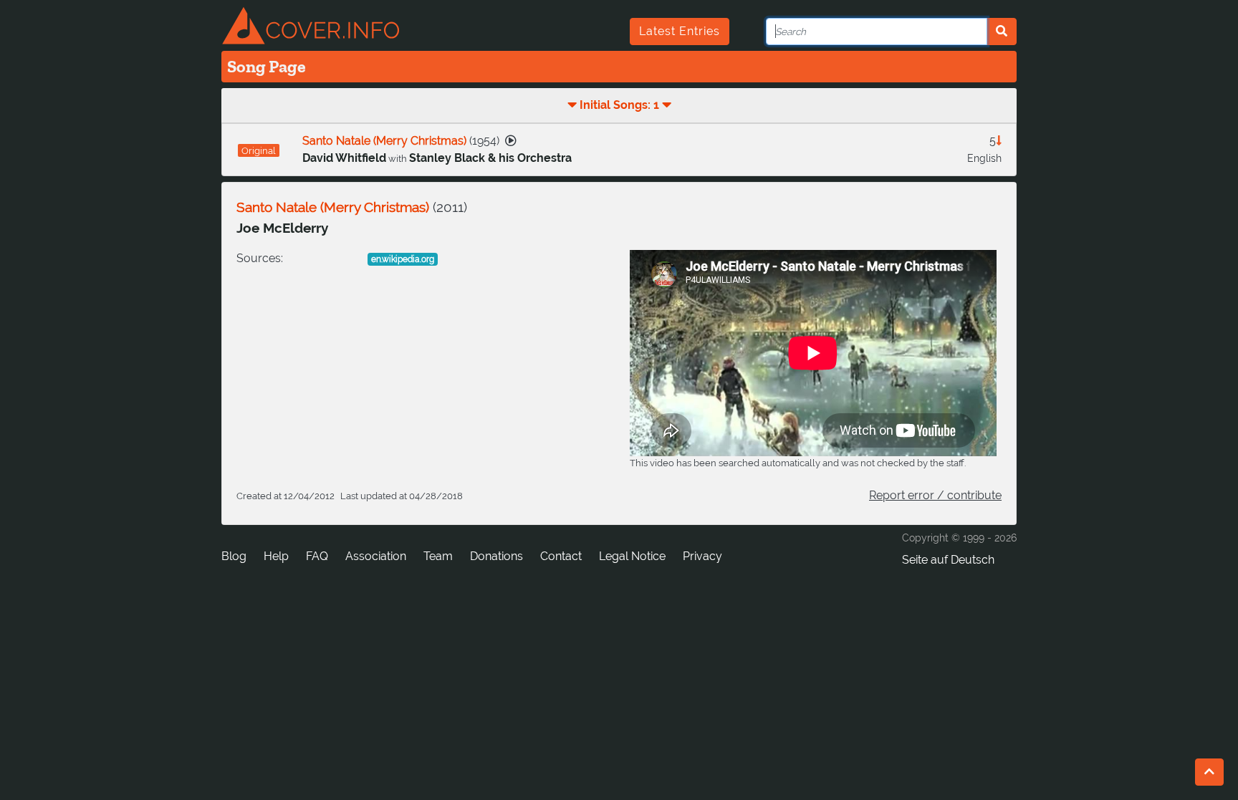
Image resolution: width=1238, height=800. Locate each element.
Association (375, 556)
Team (438, 556)
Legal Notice (632, 556)
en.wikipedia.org (402, 259)
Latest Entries (679, 31)
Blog (233, 556)
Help (276, 556)
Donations (496, 556)
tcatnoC (561, 556)
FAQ (317, 556)
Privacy (702, 556)
